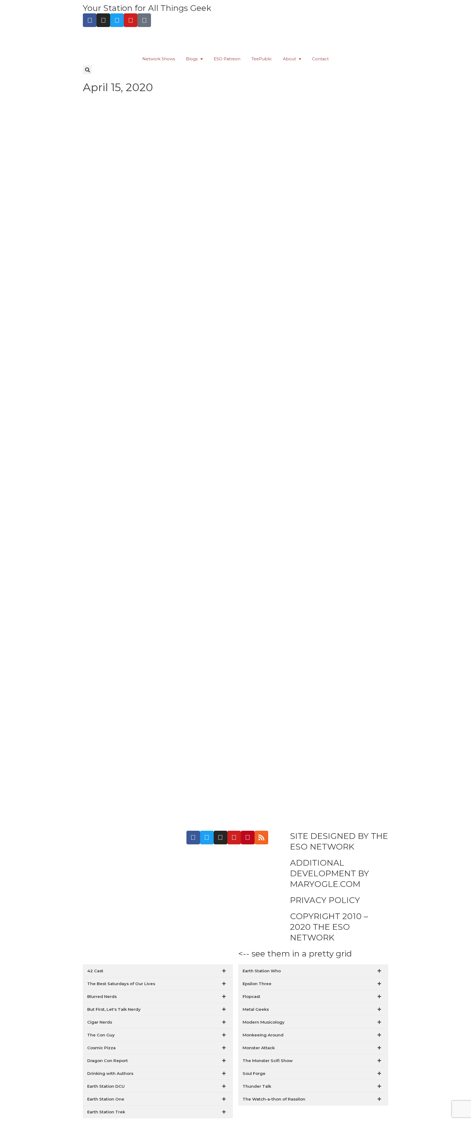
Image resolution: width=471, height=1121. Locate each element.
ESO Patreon (227, 58)
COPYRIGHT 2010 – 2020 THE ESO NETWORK (329, 927)
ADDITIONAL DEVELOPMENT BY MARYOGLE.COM (329, 873)
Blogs (192, 58)
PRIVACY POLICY (325, 900)
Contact (320, 58)
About (289, 58)
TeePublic (261, 58)
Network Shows (158, 58)
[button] (87, 69)
